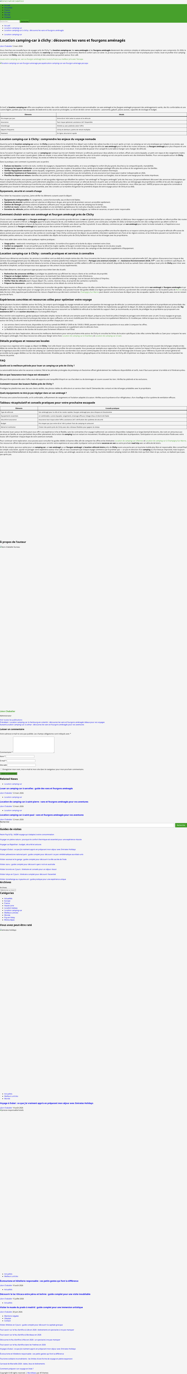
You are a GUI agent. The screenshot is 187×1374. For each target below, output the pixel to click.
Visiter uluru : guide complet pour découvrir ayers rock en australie (27, 864)
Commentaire (6, 752)
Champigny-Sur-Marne (89, 292)
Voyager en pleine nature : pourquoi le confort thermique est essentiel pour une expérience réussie (41, 839)
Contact (7, 17)
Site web (3, 765)
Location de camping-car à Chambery (78, 336)
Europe (7, 12)
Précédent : (52, 722)
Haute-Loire (9, 905)
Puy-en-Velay (9, 917)
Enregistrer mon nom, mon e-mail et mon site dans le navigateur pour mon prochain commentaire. (43, 769)
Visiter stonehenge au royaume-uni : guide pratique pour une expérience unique (33, 879)
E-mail (3, 761)
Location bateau (11, 908)
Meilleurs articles (11, 913)
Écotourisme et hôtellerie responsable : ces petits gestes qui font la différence (39, 1281)
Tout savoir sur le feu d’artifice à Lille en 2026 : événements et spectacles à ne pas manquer (37, 1330)
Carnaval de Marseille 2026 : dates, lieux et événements (22, 1364)
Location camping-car (13, 34)
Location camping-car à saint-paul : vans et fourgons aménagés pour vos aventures (42, 815)
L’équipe (7, 1318)
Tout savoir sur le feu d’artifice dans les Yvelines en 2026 (23, 1345)
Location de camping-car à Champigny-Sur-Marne (166, 441)
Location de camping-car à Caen (108, 336)
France (7, 10)
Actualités (8, 7)
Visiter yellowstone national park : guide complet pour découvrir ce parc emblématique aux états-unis (41, 854)
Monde (7, 15)
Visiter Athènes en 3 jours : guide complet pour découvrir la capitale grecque (31, 1325)
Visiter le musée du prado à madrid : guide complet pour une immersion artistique (41, 1307)
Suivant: (42, 724)
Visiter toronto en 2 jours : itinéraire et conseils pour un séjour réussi (28, 869)
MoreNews (31, 1373)
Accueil (7, 5)
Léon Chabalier (6, 46)
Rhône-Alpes (9, 920)
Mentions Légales (11, 1316)
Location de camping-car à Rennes (129, 441)
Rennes (179, 290)
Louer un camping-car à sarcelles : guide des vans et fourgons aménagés (36, 788)
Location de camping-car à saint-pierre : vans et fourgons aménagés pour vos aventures (44, 801)
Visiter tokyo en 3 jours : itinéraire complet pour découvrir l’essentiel (28, 874)
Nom (2, 756)
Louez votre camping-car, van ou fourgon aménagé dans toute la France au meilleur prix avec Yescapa (41, 59)
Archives (3, 887)
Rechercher (4, 822)
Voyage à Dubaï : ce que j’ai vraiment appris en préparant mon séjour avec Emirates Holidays (38, 849)
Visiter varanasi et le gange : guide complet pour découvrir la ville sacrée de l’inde (33, 859)
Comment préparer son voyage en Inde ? (16, 1369)
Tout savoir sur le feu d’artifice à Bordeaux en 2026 (20, 1335)
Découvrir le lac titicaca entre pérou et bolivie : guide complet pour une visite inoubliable (45, 1294)
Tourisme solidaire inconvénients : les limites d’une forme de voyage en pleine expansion (36, 1359)
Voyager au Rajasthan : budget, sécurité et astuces (20, 844)
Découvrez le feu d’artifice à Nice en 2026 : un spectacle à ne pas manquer (30, 1340)
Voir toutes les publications (11, 720)
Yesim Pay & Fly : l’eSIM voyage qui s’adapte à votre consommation (27, 834)
